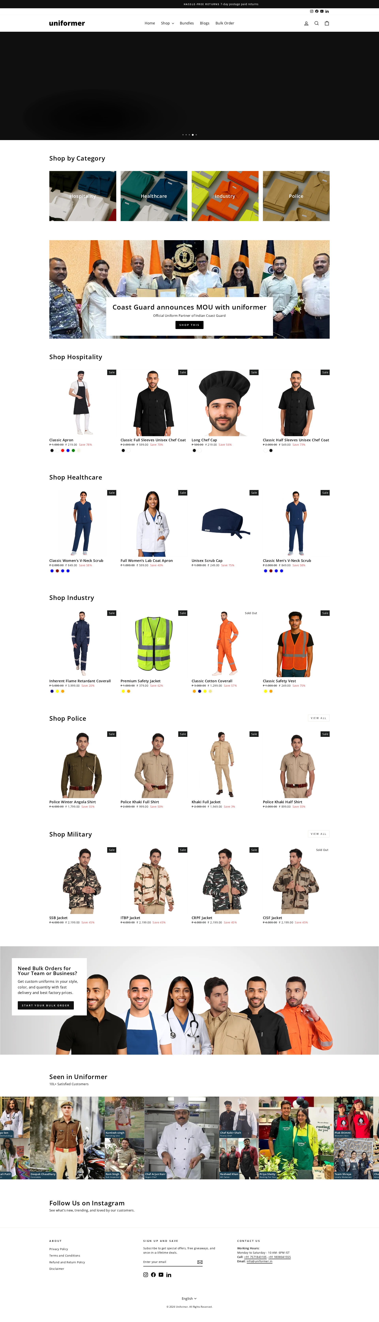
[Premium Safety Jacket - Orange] (128, 691)
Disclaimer (56, 1269)
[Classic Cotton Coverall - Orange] (194, 691)
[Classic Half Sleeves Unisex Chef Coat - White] (265, 450)
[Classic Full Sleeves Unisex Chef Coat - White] (128, 450)
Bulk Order (225, 23)
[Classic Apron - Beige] (79, 450)
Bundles (187, 23)
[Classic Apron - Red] (63, 450)
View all (319, 718)
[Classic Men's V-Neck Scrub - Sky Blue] (281, 571)
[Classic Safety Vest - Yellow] (265, 691)
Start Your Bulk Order (46, 1005)
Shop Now (63, 127)
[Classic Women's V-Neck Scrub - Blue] (52, 571)
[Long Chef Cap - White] (200, 450)
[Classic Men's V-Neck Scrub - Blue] (265, 571)
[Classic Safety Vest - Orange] (271, 691)
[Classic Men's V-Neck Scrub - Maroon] (271, 571)
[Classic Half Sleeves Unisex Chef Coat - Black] (271, 450)
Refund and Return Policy (67, 1262)
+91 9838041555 (279, 1257)
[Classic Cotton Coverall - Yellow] (205, 691)
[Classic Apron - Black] (52, 450)
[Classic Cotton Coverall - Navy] (200, 691)
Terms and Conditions (64, 1255)
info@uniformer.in (260, 1261)
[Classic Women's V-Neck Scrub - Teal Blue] (63, 571)
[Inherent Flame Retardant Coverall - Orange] (63, 691)
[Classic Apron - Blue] (68, 450)
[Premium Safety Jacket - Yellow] (123, 691)
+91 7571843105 (255, 1257)
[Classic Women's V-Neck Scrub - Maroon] (57, 571)
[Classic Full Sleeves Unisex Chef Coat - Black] (123, 450)
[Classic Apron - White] (57, 450)
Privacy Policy (58, 1249)
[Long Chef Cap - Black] (194, 450)
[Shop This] (189, 289)
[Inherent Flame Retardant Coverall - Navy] (52, 691)
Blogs (205, 23)
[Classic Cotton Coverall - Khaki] (210, 691)
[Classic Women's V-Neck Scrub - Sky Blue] (68, 571)
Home (150, 23)
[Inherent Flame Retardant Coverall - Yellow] (57, 691)
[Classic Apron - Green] (73, 450)
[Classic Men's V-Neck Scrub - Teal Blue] (276, 571)
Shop (166, 23)
